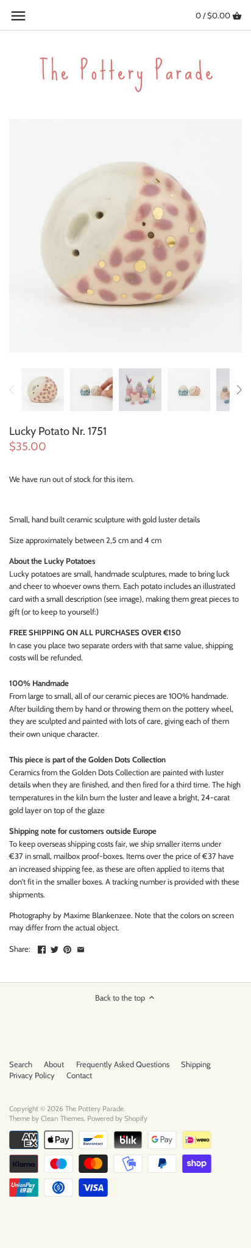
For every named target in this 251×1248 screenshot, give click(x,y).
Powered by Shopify (117, 1118)
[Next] (239, 390)
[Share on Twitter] (54, 947)
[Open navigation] (18, 16)
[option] (42, 389)
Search (20, 1064)
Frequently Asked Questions (122, 1064)
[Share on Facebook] (42, 947)
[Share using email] (81, 947)
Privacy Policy (32, 1075)
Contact (79, 1075)
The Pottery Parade (94, 1108)
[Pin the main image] (67, 947)
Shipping (195, 1064)
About (54, 1064)
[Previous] (12, 390)
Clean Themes (62, 1118)
